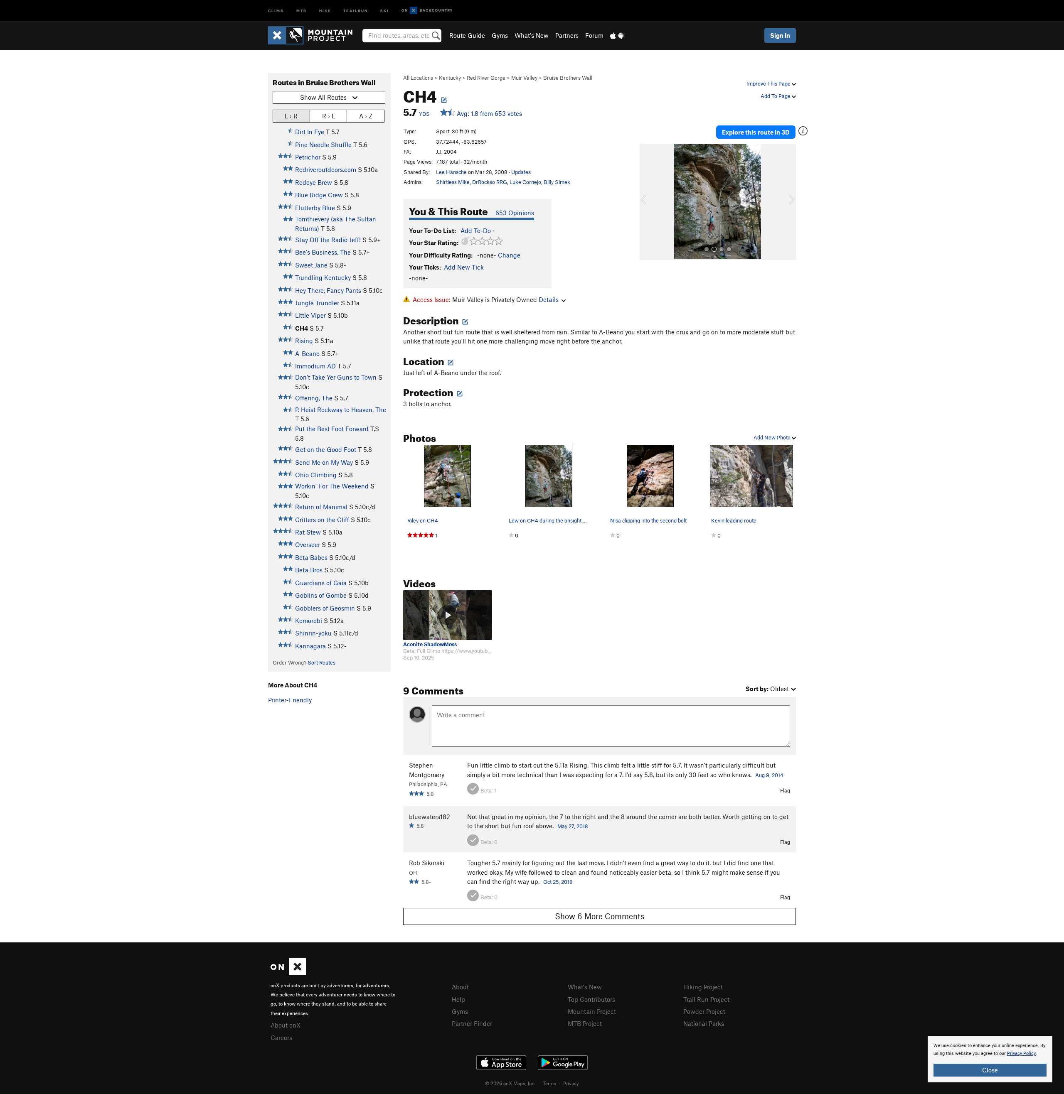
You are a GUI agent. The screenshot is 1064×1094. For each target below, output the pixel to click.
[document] (990, 1059)
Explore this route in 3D (756, 132)
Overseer (307, 544)
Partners (567, 35)
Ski (384, 10)
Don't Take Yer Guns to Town (336, 377)
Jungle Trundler (317, 303)
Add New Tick (464, 267)
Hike (325, 10)
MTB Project (585, 1023)
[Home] (314, 35)
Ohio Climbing (316, 474)
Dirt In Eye (309, 131)
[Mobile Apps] (616, 35)
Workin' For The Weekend (332, 486)
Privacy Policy (1021, 1053)
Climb (276, 10)
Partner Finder (472, 1023)
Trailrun (355, 10)
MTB (301, 10)
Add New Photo (773, 437)
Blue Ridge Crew (319, 195)
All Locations (418, 77)
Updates (521, 172)
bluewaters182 (429, 816)
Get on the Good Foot (325, 449)
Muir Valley (524, 77)
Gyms (500, 35)
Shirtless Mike (453, 182)
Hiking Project (703, 987)
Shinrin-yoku (313, 633)
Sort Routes (321, 662)
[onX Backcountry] (427, 10)
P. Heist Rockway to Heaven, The (340, 409)
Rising (304, 340)
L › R (291, 116)
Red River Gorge (486, 77)
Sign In (780, 35)
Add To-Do (476, 230)
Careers (281, 1037)
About (460, 987)
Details (549, 299)
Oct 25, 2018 (558, 881)
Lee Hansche (451, 172)
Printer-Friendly (290, 700)
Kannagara (310, 646)
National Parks (703, 1023)
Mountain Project (592, 1011)
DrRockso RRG (489, 182)
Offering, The (313, 398)
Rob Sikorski (426, 862)
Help (458, 999)
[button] (648, 202)
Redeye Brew (313, 182)
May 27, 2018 (572, 826)
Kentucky (450, 77)
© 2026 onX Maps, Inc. (510, 1083)
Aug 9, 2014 (769, 775)
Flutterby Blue (315, 207)
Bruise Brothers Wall (567, 77)
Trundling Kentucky (323, 277)
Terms (549, 1083)
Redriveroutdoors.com (325, 169)
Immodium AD (315, 366)
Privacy (571, 1083)
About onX (285, 1025)
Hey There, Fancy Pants (328, 290)
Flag (785, 790)
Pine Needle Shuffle (323, 144)
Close (990, 1070)
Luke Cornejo (525, 182)
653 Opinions (514, 212)
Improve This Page (769, 83)
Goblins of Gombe (321, 595)
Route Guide (467, 35)
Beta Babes (311, 557)
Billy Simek (557, 182)
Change (509, 255)
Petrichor (307, 157)
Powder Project (704, 1011)
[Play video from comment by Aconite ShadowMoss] (447, 615)
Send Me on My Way (324, 462)
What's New (532, 35)
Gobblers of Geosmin (325, 608)
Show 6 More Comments (599, 916)
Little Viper (310, 315)
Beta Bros (309, 570)
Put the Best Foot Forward (332, 428)
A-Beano (307, 353)
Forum (594, 35)
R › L (328, 116)
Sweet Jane (311, 265)
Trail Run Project (706, 999)
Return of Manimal (321, 506)
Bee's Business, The (323, 252)
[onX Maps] (288, 972)
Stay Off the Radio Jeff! (328, 239)
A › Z (365, 116)
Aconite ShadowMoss (430, 644)
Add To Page (776, 96)
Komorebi (308, 620)
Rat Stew (308, 532)
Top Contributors (591, 999)
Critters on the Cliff (322, 519)
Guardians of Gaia (321, 582)
